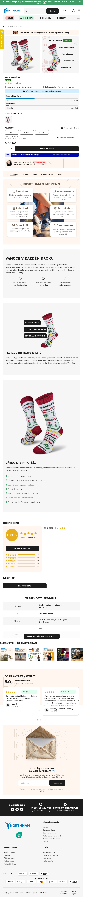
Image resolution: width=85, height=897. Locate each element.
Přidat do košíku (47, 149)
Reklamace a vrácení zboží (52, 836)
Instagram (29, 643)
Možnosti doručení (67, 138)
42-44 (26, 132)
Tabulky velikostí (9, 852)
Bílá (40, 628)
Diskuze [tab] (59, 174)
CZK (62, 11)
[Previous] (5, 700)
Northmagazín (48, 861)
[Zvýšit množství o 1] (11, 148)
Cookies (45, 842)
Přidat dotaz (24, 586)
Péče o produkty (9, 858)
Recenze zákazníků (49, 852)
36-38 (11, 132)
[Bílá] (8, 119)
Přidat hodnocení (22, 549)
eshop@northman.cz (65, 807)
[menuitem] (9, 18)
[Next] (78, 700)
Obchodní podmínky (49, 833)
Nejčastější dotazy (10, 864)
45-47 (41, 132)
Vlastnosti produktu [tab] (30, 174)
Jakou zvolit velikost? (71, 128)
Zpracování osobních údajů (52, 839)
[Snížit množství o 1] (6, 148)
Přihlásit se (57, 783)
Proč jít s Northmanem (50, 855)
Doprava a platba (49, 830)
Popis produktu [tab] (13, 174)
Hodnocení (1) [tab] (47, 174)
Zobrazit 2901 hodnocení (23, 683)
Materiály (7, 855)
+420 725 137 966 (21, 164)
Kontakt (45, 827)
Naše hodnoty (47, 858)
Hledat (52, 11)
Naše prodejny (9, 861)
